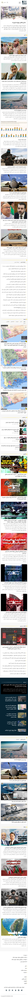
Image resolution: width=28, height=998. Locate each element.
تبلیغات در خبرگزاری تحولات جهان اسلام (19, 959)
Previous (24, 8)
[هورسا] (12, 990)
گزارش (25, 983)
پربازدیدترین (23, 262)
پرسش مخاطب (24, 970)
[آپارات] (6, 990)
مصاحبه (25, 972)
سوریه (17, 321)
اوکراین (7, 321)
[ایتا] (18, 990)
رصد (26, 968)
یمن (24, 321)
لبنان (21, 321)
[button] (19, 2)
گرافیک (17, 739)
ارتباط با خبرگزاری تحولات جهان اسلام (20, 957)
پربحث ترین (17, 262)
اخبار (26, 966)
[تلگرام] (21, 990)
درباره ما (25, 955)
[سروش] (15, 990)
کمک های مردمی (23, 961)
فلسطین (12, 321)
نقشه (25, 976)
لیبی (24, 323)
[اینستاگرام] (9, 990)
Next (22, 8)
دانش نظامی (22, 739)
